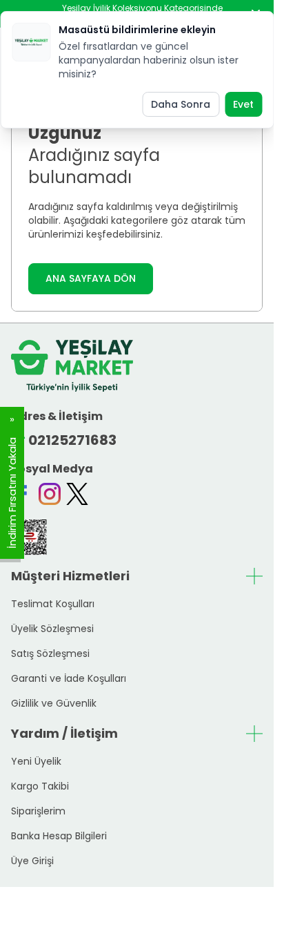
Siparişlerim (38, 811)
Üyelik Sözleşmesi (52, 629)
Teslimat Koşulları (52, 604)
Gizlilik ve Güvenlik (54, 703)
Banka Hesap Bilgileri (59, 836)
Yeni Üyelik (36, 761)
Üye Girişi (32, 861)
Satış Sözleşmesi (50, 653)
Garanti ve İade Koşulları (68, 678)
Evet (243, 104)
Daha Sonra (180, 104)
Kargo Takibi (40, 786)
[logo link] (72, 366)
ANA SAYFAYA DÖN (90, 278)
